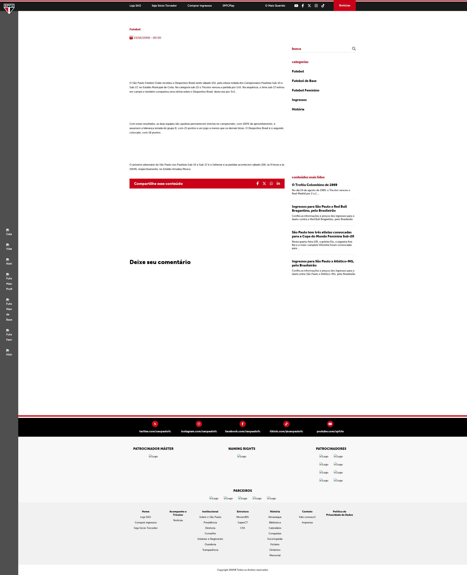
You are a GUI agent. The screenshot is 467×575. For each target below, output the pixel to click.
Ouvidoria (210, 544)
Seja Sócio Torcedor (164, 5)
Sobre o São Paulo (210, 517)
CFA (242, 528)
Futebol (135, 29)
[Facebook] (303, 5)
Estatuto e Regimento (210, 539)
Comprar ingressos (200, 5)
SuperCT (243, 522)
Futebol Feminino (305, 90)
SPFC (9, 9)
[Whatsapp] (271, 183)
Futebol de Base (304, 81)
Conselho (210, 533)
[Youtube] (296, 5)
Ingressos (299, 100)
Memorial (275, 555)
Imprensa (307, 522)
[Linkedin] (278, 183)
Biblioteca (275, 522)
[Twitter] (309, 5)
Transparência (210, 549)
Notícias (344, 5)
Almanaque (274, 517)
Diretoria (210, 528)
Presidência (210, 522)
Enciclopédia (274, 539)
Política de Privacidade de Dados (339, 513)
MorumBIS (242, 517)
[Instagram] (316, 5)
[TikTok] (323, 5)
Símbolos (274, 549)
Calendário (275, 528)
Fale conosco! (307, 517)
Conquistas (275, 533)
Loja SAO (135, 5)
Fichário (274, 544)
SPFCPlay (228, 5)
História (298, 109)
